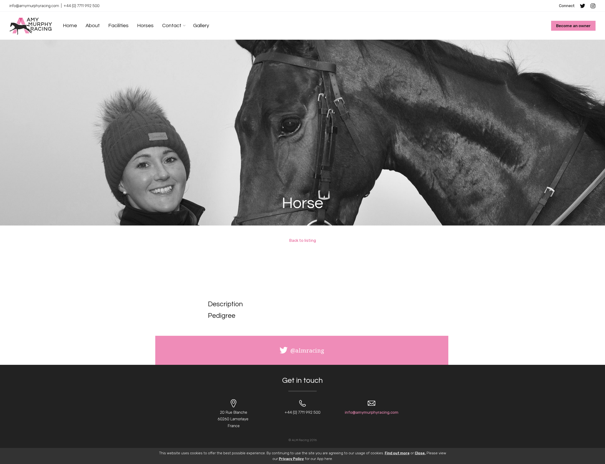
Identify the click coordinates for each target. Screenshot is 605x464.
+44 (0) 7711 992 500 (81, 5)
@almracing (307, 350)
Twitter (582, 6)
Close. (420, 453)
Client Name (30, 26)
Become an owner (573, 25)
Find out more (397, 453)
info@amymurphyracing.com (34, 5)
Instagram (593, 6)
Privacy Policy (291, 459)
